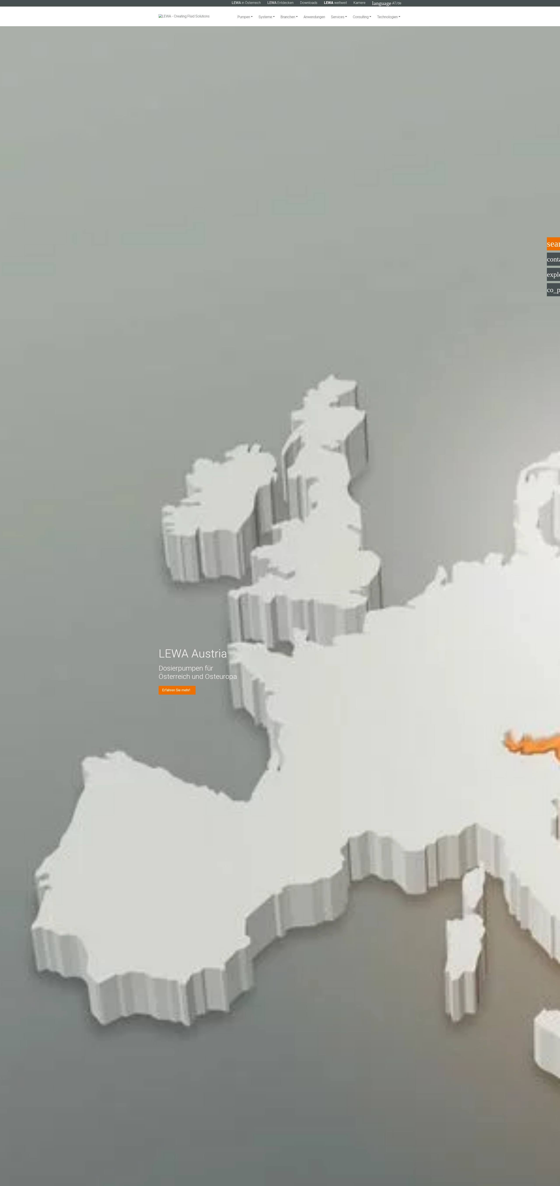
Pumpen (244, 17)
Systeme (266, 17)
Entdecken (280, 3)
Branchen (288, 17)
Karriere (360, 3)
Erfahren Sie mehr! (176, 690)
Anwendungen (314, 17)
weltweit (335, 3)
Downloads (308, 3)
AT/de (386, 3)
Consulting (361, 17)
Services (338, 17)
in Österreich (246, 3)
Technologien (388, 17)
